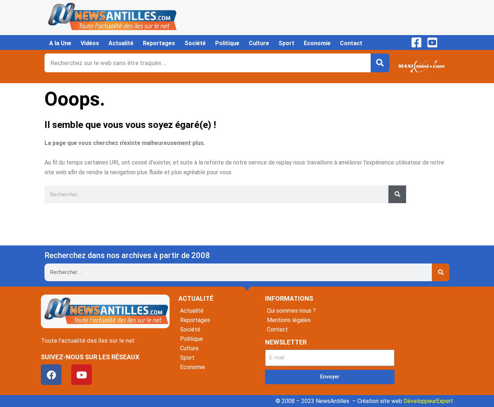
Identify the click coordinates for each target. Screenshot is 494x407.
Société (195, 43)
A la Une (60, 43)
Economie (317, 43)
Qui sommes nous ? (291, 310)
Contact (351, 43)
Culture (259, 43)
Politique (227, 43)
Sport (286, 43)
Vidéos (90, 43)
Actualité (120, 43)
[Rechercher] (380, 62)
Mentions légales (289, 320)
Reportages (159, 43)
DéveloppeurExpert (428, 401)
